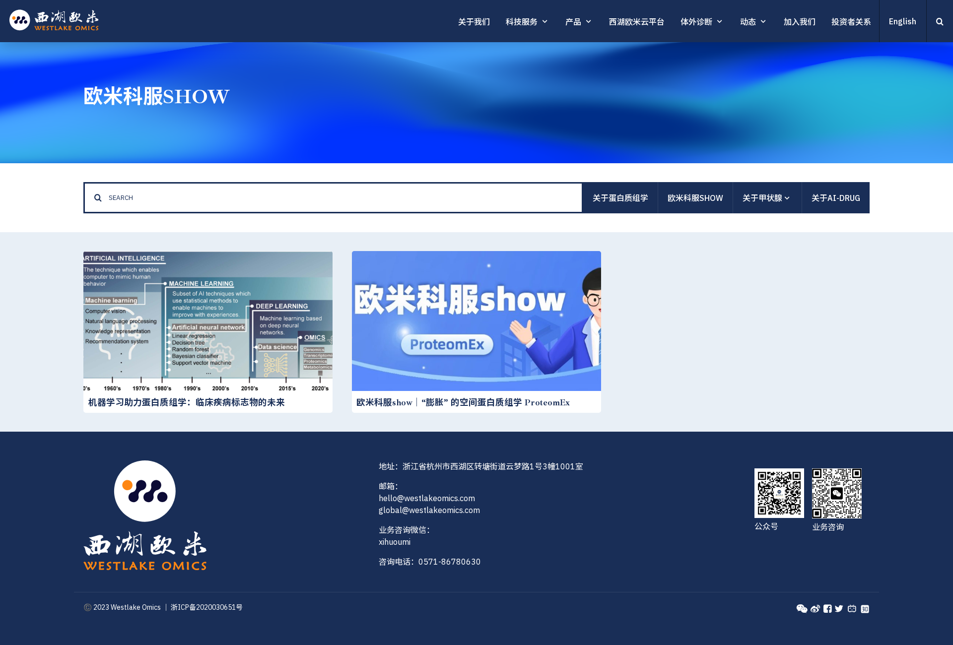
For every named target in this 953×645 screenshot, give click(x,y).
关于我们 (474, 22)
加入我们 (800, 22)
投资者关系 (851, 22)
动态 (748, 22)
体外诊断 (696, 22)
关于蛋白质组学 (620, 198)
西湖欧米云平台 (637, 22)
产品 (573, 22)
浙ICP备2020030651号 (207, 607)
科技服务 (522, 22)
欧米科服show (695, 198)
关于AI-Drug (836, 198)
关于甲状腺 (762, 198)
